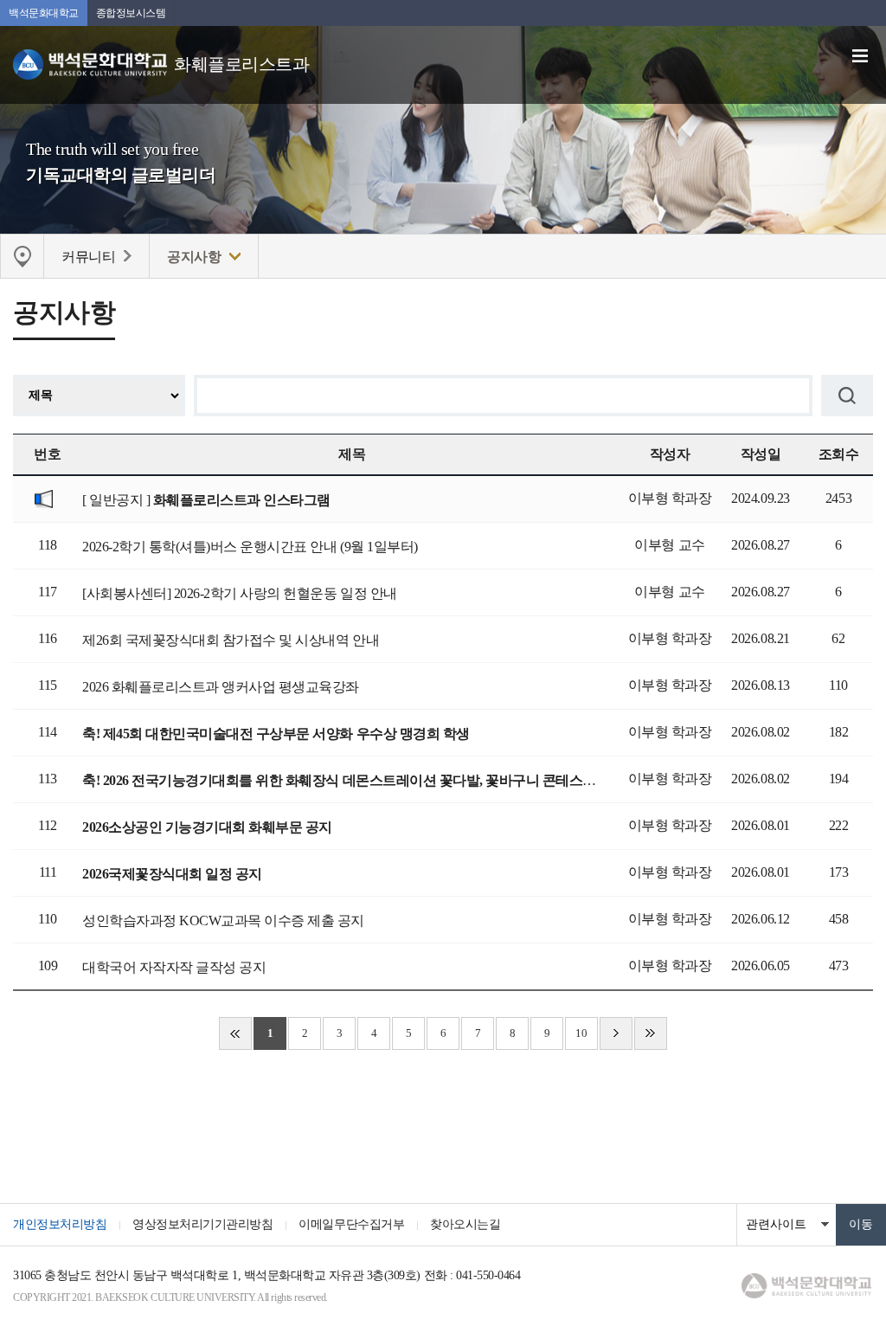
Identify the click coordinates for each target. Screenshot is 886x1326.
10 (581, 1033)
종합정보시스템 (131, 13)
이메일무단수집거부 (351, 1224)
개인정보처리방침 (59, 1224)
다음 (616, 1033)
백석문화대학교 (44, 13)
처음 (235, 1033)
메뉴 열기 (860, 56)
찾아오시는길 (465, 1224)
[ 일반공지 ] (206, 499)
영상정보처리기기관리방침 (202, 1224)
